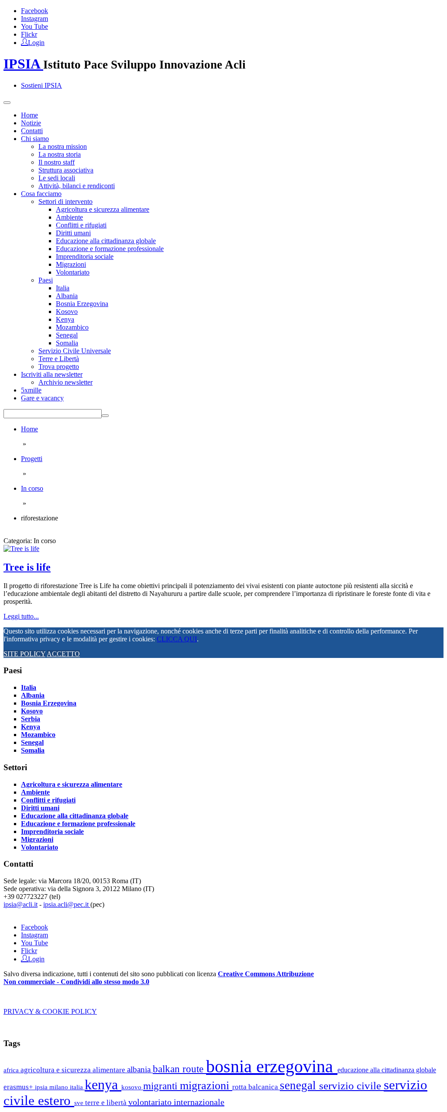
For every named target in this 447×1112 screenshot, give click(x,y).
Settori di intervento (65, 201)
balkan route (179, 1068)
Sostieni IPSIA (41, 85)
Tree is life (27, 567)
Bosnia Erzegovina (82, 303)
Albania (67, 296)
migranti (161, 1086)
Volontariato (72, 272)
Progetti (31, 458)
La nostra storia (59, 154)
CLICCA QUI (177, 639)
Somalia (67, 343)
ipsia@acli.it (20, 904)
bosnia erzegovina (271, 1066)
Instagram (34, 18)
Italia (62, 288)
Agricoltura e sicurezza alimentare (102, 209)
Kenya (65, 319)
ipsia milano (52, 1087)
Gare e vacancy (42, 398)
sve (79, 1102)
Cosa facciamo (41, 193)
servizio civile (351, 1085)
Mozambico (72, 327)
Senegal (67, 335)
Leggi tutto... (21, 616)
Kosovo (67, 311)
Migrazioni (71, 264)
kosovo (132, 1087)
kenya (103, 1084)
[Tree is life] (21, 548)
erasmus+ (19, 1087)
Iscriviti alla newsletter (52, 374)
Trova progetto (58, 366)
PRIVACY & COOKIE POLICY (50, 1011)
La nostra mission (62, 146)
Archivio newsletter (65, 382)
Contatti (32, 130)
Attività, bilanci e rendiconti (76, 185)
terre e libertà (106, 1102)
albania (140, 1069)
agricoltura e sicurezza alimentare (74, 1070)
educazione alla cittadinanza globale (386, 1070)
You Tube (34, 26)
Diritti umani (73, 233)
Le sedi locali (56, 178)
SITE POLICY (24, 654)
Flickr (29, 34)
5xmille (31, 390)
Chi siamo (35, 138)
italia (77, 1087)
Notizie (31, 123)
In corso (32, 488)
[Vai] (105, 415)
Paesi (45, 280)
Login (36, 41)
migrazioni (206, 1085)
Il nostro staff (56, 162)
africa (12, 1070)
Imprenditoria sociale (84, 256)
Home (29, 115)
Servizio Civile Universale (74, 351)
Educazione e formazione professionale (110, 248)
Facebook (34, 10)
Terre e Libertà (58, 358)
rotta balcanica (256, 1087)
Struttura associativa (65, 170)
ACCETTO (63, 654)
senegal (299, 1085)
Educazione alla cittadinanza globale (106, 240)
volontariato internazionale (176, 1102)
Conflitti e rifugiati (81, 225)
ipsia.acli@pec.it (66, 904)
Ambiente (69, 217)
